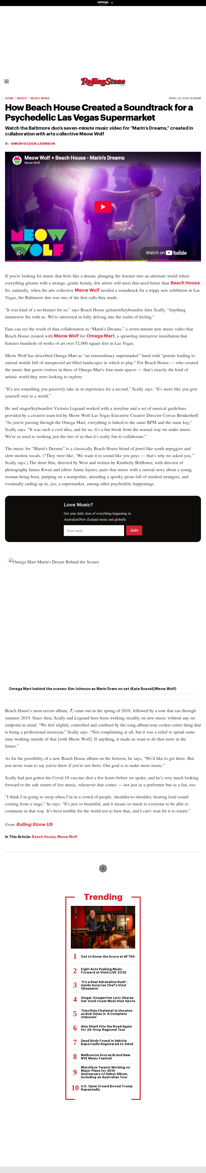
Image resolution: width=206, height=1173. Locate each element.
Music (22, 98)
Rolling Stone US (34, 824)
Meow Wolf (87, 290)
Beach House (185, 283)
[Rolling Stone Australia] (103, 83)
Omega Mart (100, 336)
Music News (40, 98)
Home (9, 98)
